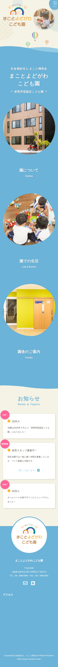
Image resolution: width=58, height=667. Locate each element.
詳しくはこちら (27, 470)
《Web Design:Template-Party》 (29, 659)
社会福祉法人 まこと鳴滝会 (25, 656)
